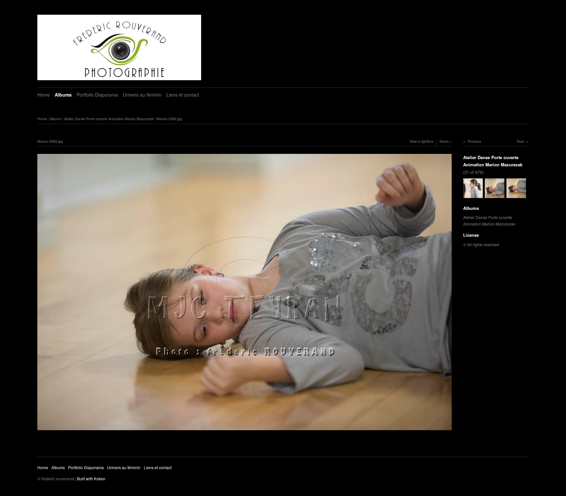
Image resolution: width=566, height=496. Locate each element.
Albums (63, 94)
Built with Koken (91, 478)
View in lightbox (421, 141)
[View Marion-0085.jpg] (516, 194)
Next (520, 141)
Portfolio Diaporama (97, 94)
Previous (474, 141)
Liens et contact (182, 94)
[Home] (119, 47)
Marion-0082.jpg (169, 118)
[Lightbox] (244, 431)
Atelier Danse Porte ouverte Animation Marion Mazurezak (109, 118)
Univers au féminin (142, 94)
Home (43, 94)
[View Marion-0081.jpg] (473, 194)
